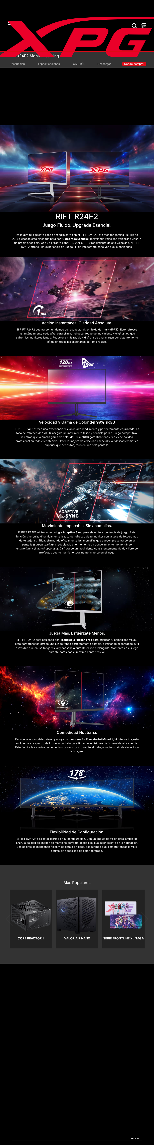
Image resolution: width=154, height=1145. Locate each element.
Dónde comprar (134, 63)
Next (141, 919)
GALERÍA (78, 63)
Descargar (104, 63)
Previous (13, 919)
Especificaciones (49, 63)
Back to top (135, 1138)
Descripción (17, 63)
